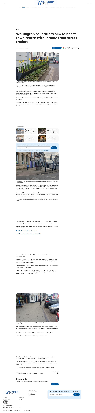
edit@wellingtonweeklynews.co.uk (13, 407)
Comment (55, 384)
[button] (4, 2)
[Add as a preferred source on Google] (66, 48)
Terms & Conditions (33, 391)
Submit (54, 148)
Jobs (30, 395)
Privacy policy (32, 394)
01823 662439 (10, 405)
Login (90, 3)
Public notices (32, 397)
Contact (30, 393)
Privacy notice (45, 150)
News (17, 29)
